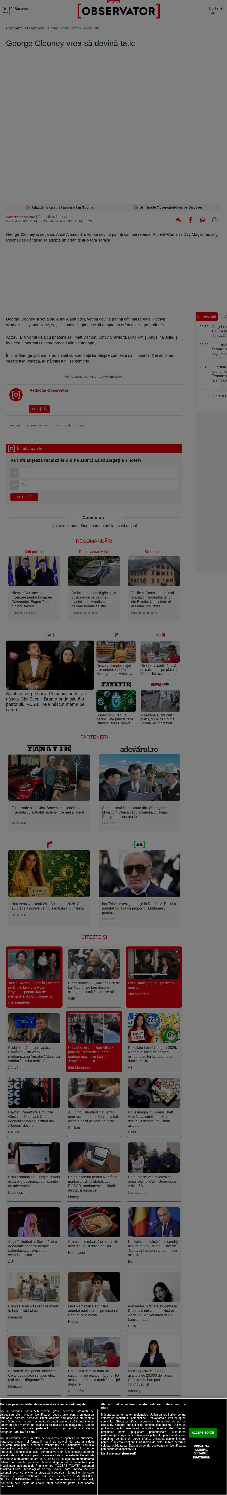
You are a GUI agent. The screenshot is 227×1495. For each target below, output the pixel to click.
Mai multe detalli (25, 1432)
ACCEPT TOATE (203, 1433)
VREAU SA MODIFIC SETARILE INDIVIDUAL (201, 1452)
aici (30, 1465)
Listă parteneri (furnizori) (118, 1453)
